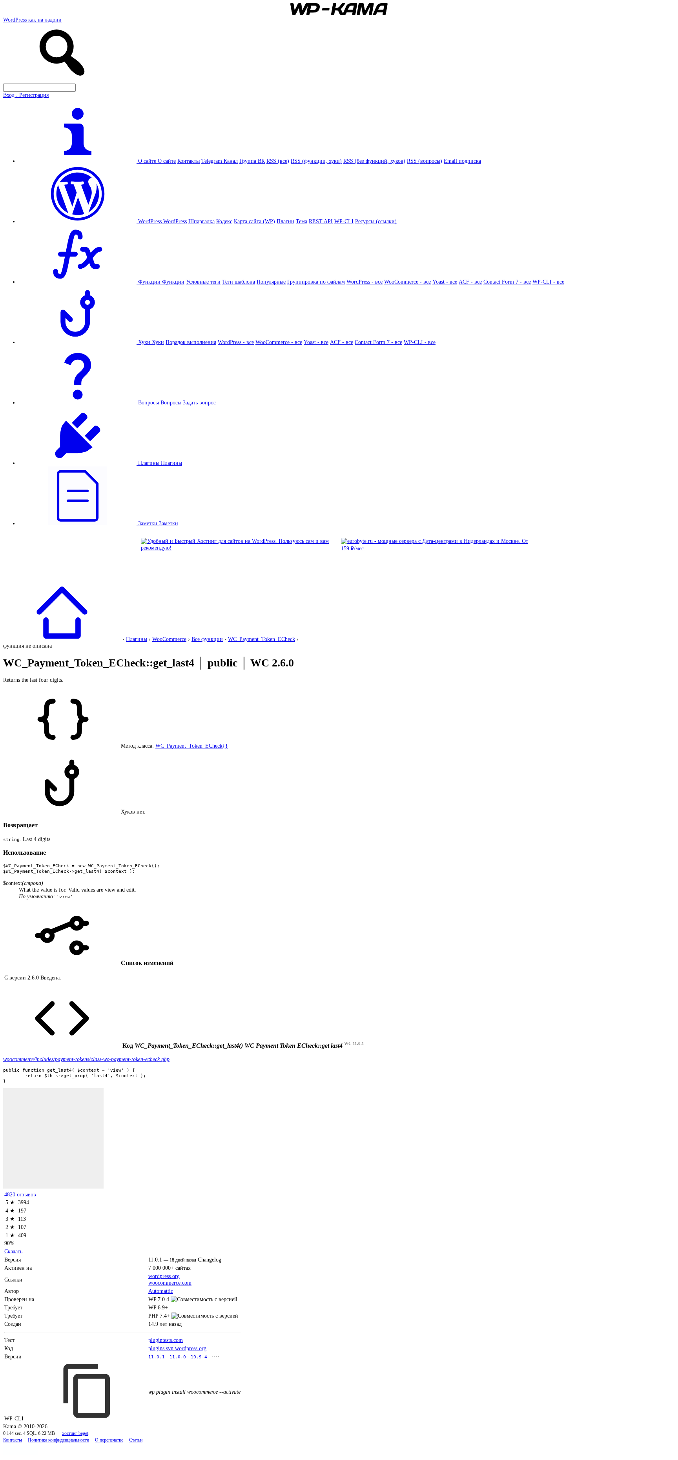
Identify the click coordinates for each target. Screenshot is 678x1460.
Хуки (158, 342)
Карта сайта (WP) (254, 221)
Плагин (285, 221)
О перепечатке (109, 1440)
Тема (301, 221)
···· (216, 1356)
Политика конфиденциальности (58, 1440)
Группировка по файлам (316, 282)
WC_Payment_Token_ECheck (261, 639)
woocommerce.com (169, 1283)
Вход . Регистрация (26, 95)
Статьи (135, 1440)
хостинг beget (75, 1433)
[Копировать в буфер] (88, 1391)
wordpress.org (164, 1276)
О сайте (167, 161)
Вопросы (170, 402)
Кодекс (224, 221)
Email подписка (462, 161)
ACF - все (470, 282)
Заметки (168, 523)
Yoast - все (444, 282)
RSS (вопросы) (424, 161)
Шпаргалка (201, 221)
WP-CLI (344, 221)
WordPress (175, 221)
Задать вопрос (199, 402)
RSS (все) (277, 161)
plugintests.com (165, 1340)
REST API (321, 221)
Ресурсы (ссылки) (376, 221)
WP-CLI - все (548, 282)
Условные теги (203, 282)
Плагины (171, 463)
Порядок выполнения (191, 342)
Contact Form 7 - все (507, 282)
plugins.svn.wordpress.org (177, 1348)
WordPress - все (364, 282)
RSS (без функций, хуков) (374, 161)
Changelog (209, 1259)
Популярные (271, 282)
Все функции (207, 639)
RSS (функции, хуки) (316, 161)
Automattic (160, 1291)
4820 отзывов (20, 1194)
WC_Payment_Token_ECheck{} (191, 746)
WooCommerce (169, 639)
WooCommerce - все (407, 282)
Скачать (13, 1251)
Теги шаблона (238, 282)
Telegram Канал (219, 161)
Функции (173, 282)
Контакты (188, 161)
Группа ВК (252, 161)
